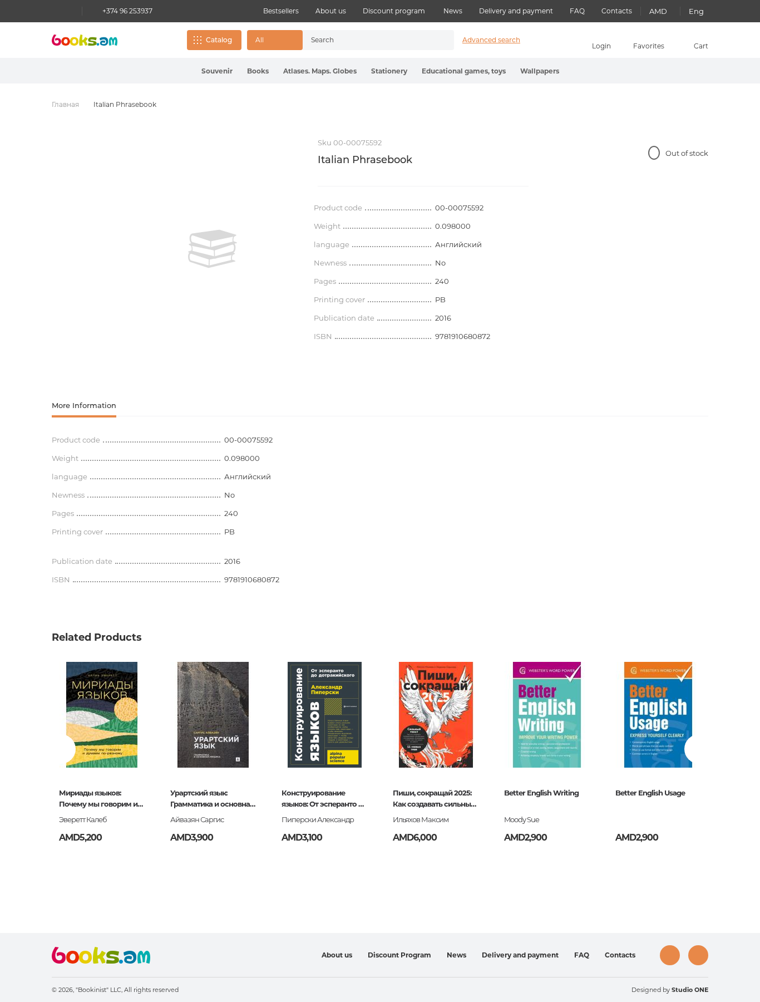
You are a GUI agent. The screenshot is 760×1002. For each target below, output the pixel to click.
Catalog (219, 40)
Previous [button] (61, 749)
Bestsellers (281, 11)
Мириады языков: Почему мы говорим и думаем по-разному (98, 799)
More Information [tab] (84, 405)
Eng (696, 11)
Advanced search (491, 40)
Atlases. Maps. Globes (320, 71)
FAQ (577, 11)
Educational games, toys (464, 71)
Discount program (394, 11)
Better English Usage (650, 792)
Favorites (648, 46)
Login (601, 46)
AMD (658, 11)
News (452, 11)
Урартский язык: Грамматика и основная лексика (212, 799)
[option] (212, 248)
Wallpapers (539, 71)
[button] (275, 40)
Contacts (616, 11)
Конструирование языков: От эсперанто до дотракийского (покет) (324, 799)
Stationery (389, 71)
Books (258, 71)
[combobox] (367, 40)
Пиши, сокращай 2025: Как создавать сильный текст (434, 799)
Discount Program (399, 955)
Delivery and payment (516, 11)
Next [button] (699, 749)
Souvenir (217, 71)
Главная (65, 104)
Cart (701, 46)
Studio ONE (690, 990)
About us (330, 11)
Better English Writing (541, 792)
